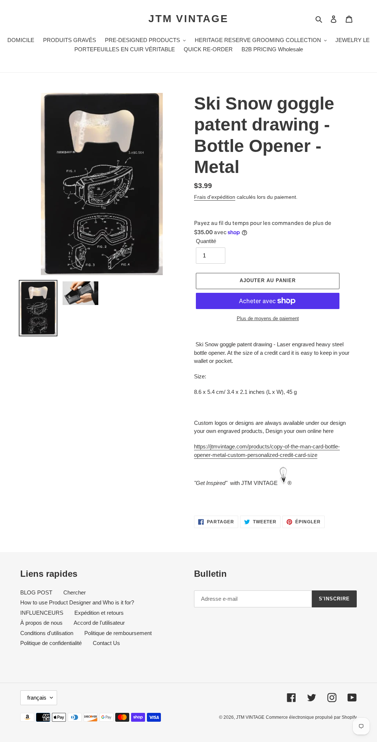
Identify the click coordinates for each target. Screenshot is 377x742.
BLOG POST (36, 592)
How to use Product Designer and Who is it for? (77, 602)
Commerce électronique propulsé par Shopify (311, 717)
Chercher (74, 592)
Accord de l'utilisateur (99, 623)
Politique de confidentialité (51, 643)
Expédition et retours (99, 613)
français (36, 697)
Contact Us (106, 643)
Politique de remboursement (118, 633)
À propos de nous (41, 623)
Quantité (206, 241)
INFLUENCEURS (41, 613)
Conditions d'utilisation (46, 633)
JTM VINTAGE (188, 18)
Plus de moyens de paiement (268, 318)
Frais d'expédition (214, 197)
